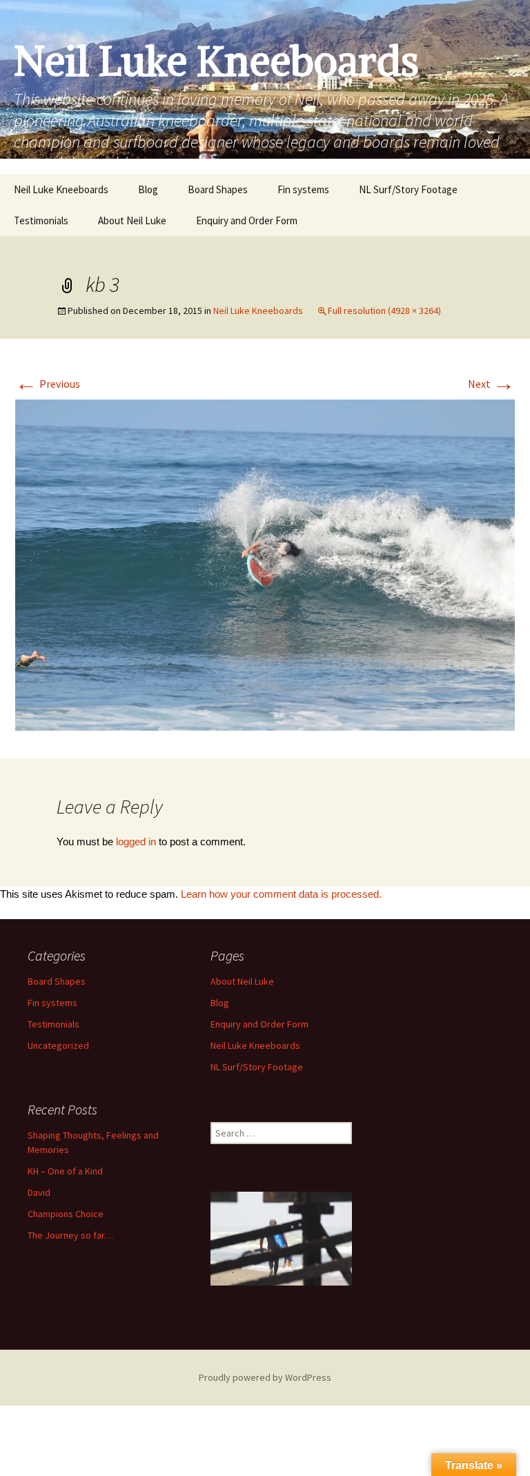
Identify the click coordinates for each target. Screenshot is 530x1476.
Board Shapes (218, 189)
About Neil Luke (132, 220)
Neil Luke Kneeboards (61, 189)
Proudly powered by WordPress (265, 1377)
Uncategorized (58, 1045)
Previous (47, 384)
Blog (148, 189)
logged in (136, 841)
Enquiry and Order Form (246, 220)
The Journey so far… (70, 1235)
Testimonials (41, 220)
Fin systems (303, 189)
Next (491, 384)
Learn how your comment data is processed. (281, 894)
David (39, 1192)
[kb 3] (265, 564)
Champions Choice (66, 1214)
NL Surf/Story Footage (408, 189)
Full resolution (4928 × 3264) (384, 310)
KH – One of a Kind (65, 1171)
